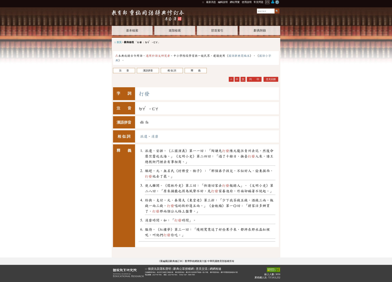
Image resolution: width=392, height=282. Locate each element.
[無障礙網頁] (273, 270)
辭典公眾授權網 (183, 268)
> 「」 (137, 41)
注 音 (124, 70)
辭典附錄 (260, 30)
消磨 (154, 136)
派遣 (143, 136)
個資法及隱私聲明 (159, 268)
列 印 (254, 79)
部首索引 (217, 30)
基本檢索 (132, 30)
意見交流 (201, 268)
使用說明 (247, 2)
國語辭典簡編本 (239, 55)
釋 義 (196, 70)
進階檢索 (175, 30)
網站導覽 (235, 2)
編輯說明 (223, 2)
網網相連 (215, 268)
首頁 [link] (119, 42)
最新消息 (211, 2)
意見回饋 (271, 79)
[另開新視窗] (128, 273)
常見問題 (258, 2)
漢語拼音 (148, 70)
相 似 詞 (172, 70)
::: (203, 2)
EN (267, 2)
